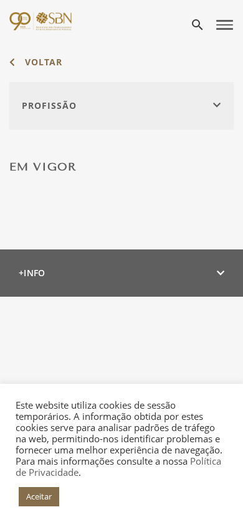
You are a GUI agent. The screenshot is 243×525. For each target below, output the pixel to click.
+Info (32, 273)
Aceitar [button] (39, 496)
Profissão (49, 105)
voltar (42, 62)
